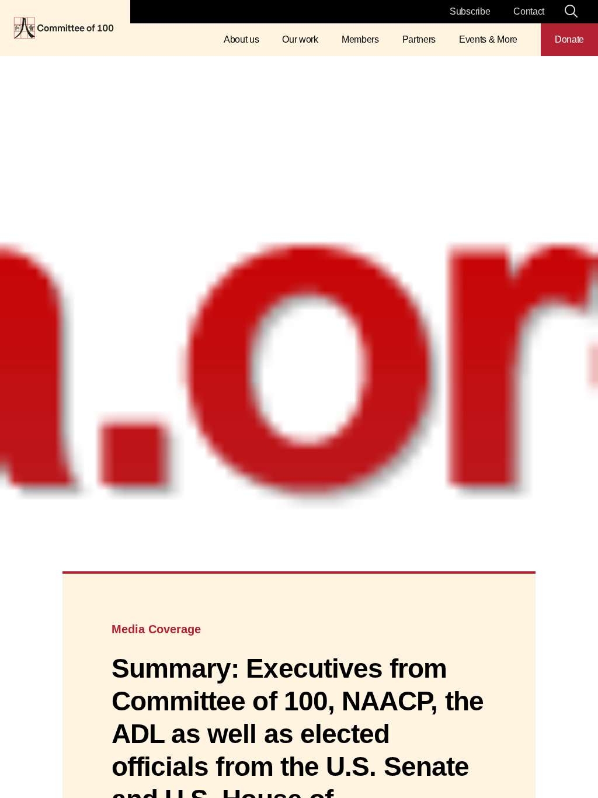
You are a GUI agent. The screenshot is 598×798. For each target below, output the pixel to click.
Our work (300, 39)
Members (360, 39)
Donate (569, 39)
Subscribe (470, 11)
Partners (419, 39)
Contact (528, 11)
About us (241, 39)
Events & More (488, 39)
